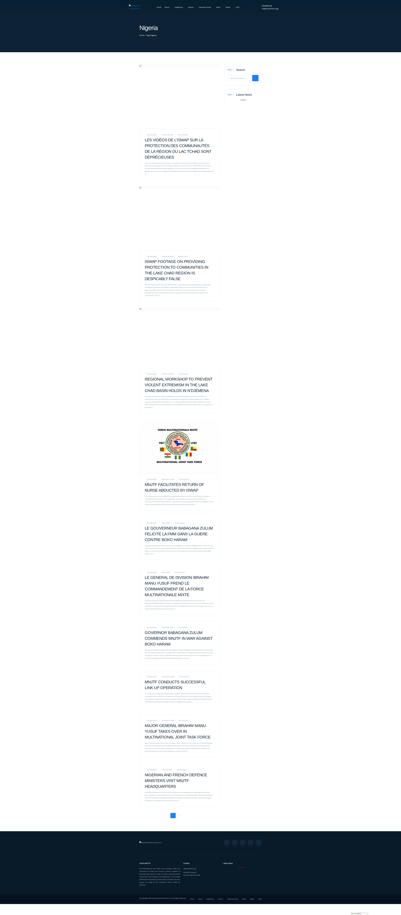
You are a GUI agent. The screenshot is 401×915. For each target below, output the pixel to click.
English (358, 913)
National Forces (205, 7)
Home (159, 7)
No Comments (183, 135)
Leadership (179, 7)
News (218, 7)
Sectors (191, 7)
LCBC (237, 7)
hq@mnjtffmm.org (189, 869)
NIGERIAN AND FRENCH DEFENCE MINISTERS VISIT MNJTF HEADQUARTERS (176, 781)
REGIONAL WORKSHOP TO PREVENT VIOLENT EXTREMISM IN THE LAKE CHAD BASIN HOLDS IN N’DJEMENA (178, 385)
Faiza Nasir (153, 135)
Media (228, 7)
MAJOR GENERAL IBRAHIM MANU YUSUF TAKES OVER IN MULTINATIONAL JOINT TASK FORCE (178, 731)
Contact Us (267, 6)
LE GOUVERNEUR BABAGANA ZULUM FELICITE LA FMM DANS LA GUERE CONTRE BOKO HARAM (179, 534)
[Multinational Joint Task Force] (135, 7)
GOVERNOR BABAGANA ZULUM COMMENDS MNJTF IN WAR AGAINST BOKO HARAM (178, 638)
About (167, 7)
